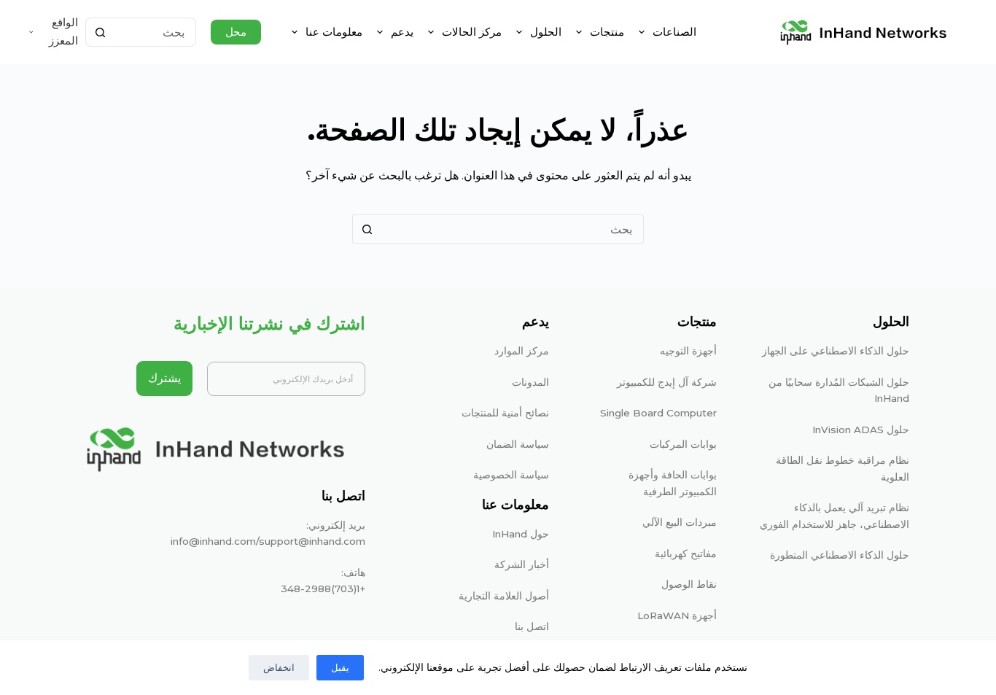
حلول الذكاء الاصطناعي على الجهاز (835, 351)
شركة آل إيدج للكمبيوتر (667, 382)
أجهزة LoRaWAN (677, 615)
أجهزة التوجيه (688, 351)
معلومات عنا (334, 32)
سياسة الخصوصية (511, 475)
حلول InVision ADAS (860, 429)
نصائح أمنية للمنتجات (505, 413)
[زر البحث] (99, 32)
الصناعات (674, 32)
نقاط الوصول (689, 584)
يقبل (340, 667)
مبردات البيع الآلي (679, 522)
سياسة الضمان (517, 444)
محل (235, 32)
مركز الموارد (521, 351)
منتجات (607, 32)
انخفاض (279, 667)
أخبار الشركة (521, 564)
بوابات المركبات (683, 444)
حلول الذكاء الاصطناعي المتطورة (839, 555)
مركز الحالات (472, 32)
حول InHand (520, 534)
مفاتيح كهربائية (686, 553)
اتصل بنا (532, 626)
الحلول (545, 32)
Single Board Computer (658, 413)
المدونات (530, 382)
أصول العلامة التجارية (504, 596)
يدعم (402, 32)
